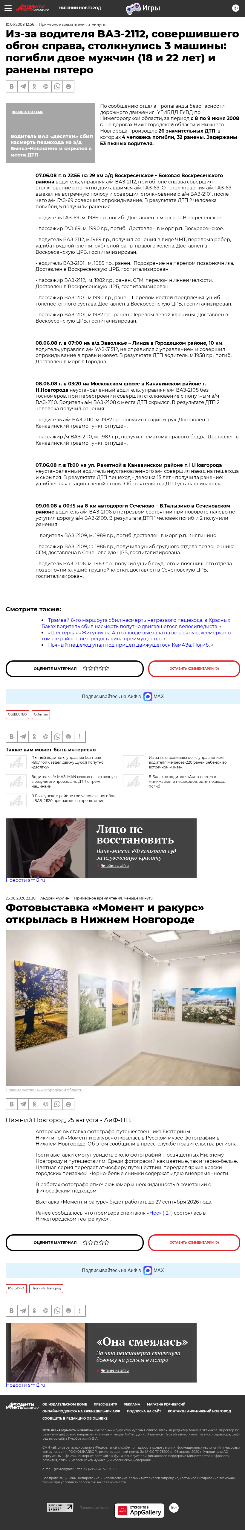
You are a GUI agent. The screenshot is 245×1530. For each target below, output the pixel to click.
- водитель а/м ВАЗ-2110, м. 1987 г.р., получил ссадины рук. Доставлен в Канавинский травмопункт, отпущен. (122, 423)
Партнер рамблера (94, 1507)
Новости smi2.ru (25, 880)
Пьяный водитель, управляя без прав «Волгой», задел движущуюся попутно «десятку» (67, 762)
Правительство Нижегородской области (44, 1090)
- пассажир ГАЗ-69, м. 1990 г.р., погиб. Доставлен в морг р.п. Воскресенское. (130, 228)
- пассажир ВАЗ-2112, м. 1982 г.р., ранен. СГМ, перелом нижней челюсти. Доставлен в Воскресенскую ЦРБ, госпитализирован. (124, 283)
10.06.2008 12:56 (20, 24)
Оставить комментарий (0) (194, 669)
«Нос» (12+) (159, 1213)
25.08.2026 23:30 (21, 898)
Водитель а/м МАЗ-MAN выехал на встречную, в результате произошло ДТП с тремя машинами (74, 781)
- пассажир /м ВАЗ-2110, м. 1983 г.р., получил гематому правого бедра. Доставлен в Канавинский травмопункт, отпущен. (137, 440)
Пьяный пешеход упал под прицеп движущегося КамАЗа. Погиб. (129, 645)
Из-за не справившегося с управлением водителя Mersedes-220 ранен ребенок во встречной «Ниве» (188, 762)
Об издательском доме (64, 1404)
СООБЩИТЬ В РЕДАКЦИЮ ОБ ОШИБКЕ (75, 1418)
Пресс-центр (105, 1404)
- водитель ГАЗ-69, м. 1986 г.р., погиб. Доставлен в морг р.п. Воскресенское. (129, 218)
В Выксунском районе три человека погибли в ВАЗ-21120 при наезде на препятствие (73, 798)
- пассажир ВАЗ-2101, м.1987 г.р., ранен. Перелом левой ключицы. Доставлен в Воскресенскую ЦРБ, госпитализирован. (132, 318)
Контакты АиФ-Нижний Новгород (199, 1411)
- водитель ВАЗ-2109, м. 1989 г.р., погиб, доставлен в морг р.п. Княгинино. (126, 535)
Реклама (132, 1404)
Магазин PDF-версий (166, 1404)
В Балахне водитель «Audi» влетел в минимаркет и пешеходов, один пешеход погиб (187, 781)
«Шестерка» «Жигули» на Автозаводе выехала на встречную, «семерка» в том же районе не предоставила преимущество (136, 636)
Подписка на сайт (144, 1411)
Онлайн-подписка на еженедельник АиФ (81, 1411)
